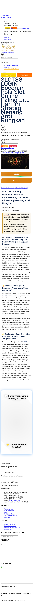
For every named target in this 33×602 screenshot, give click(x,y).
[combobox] (9, 57)
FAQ (5, 12)
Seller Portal (5, 16)
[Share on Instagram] (13, 149)
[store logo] (8, 51)
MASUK (7, 28)
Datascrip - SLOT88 (7, 135)
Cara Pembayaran (10, 526)
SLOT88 (6, 214)
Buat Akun (7, 39)
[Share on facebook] (8, 149)
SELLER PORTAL (23, 28)
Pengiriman (8, 529)
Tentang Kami (8, 509)
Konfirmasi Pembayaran (12, 527)
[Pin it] (12, 149)
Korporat (7, 517)
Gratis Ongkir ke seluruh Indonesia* (15, 6)
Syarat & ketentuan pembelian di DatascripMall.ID (15, 8)
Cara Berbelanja (9, 4)
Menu (2, 61)
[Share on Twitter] (10, 149)
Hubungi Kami (9, 510)
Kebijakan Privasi (10, 514)
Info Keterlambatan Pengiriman (14, 11)
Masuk (6, 37)
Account (3, 72)
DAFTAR (14, 28)
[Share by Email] (15, 149)
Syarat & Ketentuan (10, 515)
